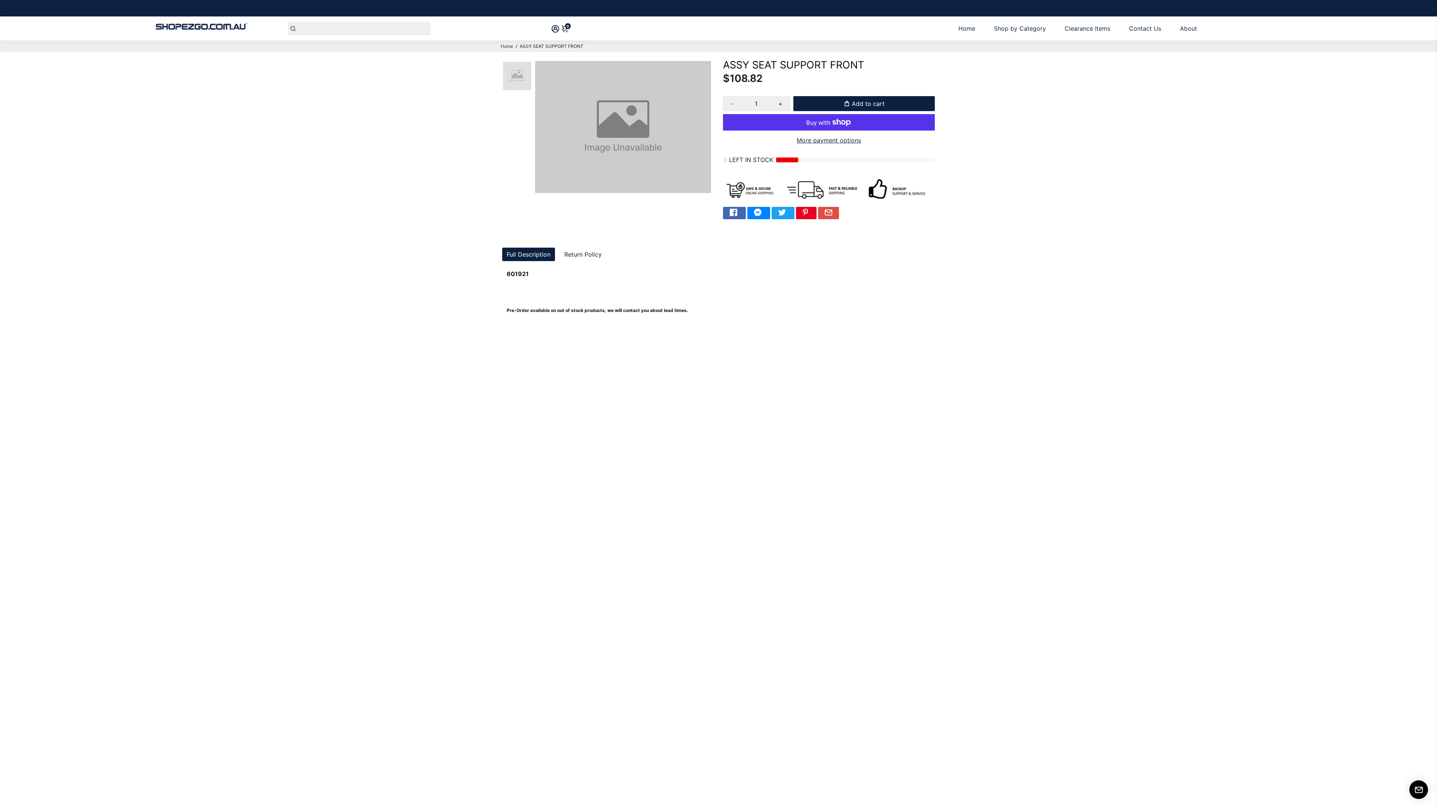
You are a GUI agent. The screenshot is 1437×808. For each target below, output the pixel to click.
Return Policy (583, 254)
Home (966, 28)
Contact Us (1145, 28)
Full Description (528, 254)
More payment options (829, 140)
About (1188, 28)
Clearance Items (1087, 28)
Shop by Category (1020, 28)
